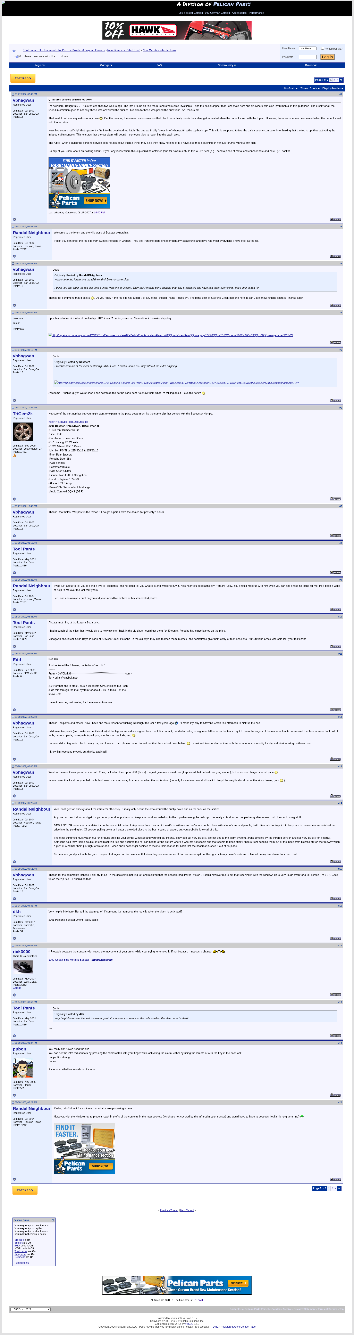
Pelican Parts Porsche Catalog (262, 1309)
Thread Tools (308, 88)
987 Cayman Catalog (217, 12)
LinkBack (289, 88)
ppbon (19, 1049)
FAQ (159, 65)
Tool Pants (24, 549)
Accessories (239, 12)
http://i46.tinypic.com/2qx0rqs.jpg (68, 421)
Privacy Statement (304, 1309)
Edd (17, 659)
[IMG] (17, 1245)
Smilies (19, 1242)
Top (341, 1309)
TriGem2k (23, 413)
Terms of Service (327, 1309)
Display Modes (331, 88)
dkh (17, 911)
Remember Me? (333, 48)
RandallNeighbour (31, 232)
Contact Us (236, 1309)
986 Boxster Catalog (191, 12)
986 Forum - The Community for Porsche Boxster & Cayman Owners (64, 50)
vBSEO (189, 1323)
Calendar (311, 65)
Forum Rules (22, 1262)
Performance (256, 12)
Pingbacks (20, 1254)
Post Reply (23, 78)
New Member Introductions (159, 50)
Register (40, 65)
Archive (287, 1309)
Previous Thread (169, 1210)
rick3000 (22, 951)
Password (287, 57)
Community (225, 65)
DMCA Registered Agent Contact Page (234, 1326)
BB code (19, 1239)
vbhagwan (23, 100)
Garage (105, 65)
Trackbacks (21, 1251)
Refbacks (20, 1257)
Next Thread (187, 1210)
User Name (288, 48)
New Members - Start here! (123, 50)
